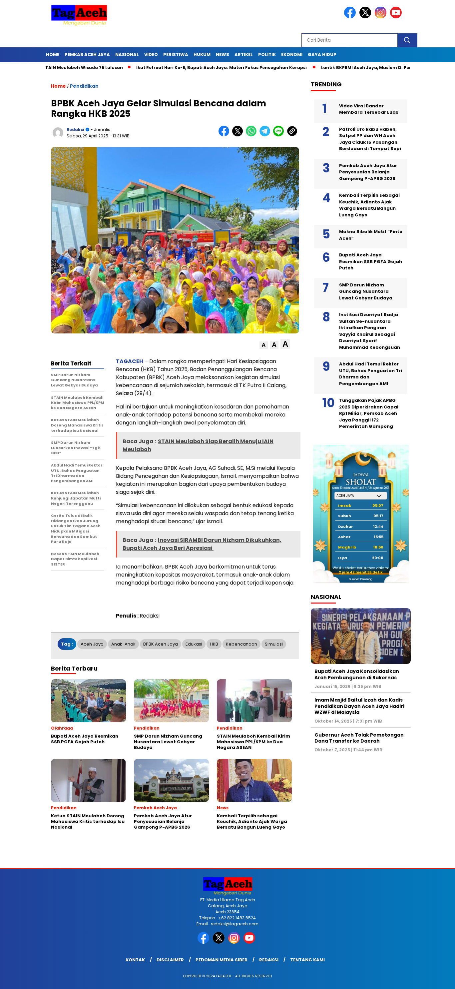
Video (151, 54)
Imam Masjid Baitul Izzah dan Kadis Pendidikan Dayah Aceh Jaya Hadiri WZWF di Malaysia (359, 706)
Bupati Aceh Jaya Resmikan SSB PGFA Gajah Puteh (370, 261)
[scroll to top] (435, 978)
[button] (263, 345)
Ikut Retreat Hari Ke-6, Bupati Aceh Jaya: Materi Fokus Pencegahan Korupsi (192, 67)
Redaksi (268, 960)
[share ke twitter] (239, 134)
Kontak (135, 960)
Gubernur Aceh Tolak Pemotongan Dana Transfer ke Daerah (359, 737)
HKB (214, 644)
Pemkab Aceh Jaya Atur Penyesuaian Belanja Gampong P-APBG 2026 (368, 171)
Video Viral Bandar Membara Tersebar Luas (368, 108)
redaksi (75, 129)
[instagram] (382, 16)
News (222, 54)
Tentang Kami (307, 960)
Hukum (202, 54)
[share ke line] (280, 134)
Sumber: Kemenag (360, 579)
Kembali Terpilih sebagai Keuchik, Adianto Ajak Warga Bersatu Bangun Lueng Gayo (369, 205)
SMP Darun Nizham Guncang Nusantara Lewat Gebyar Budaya (365, 291)
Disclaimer (170, 960)
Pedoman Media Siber (221, 960)
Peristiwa (175, 54)
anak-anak (123, 644)
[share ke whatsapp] (252, 134)
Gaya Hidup (322, 54)
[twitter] (366, 16)
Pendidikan (84, 86)
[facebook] (351, 16)
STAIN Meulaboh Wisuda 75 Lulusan (53, 67)
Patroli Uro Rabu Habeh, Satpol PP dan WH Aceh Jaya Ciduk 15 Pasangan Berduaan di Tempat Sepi (370, 139)
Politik (267, 54)
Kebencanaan (241, 644)
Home (52, 54)
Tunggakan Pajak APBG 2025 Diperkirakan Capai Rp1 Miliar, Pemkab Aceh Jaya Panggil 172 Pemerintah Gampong (368, 413)
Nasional (127, 54)
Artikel (243, 54)
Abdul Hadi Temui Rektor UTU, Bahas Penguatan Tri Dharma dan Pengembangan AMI (370, 374)
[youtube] (397, 16)
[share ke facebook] (225, 134)
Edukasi (194, 644)
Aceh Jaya (92, 644)
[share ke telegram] (266, 134)
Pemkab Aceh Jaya (87, 54)
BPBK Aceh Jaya (160, 644)
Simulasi (274, 644)
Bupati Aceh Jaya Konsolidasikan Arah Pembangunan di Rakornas (356, 674)
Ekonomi (291, 54)
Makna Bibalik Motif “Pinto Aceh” (370, 234)
